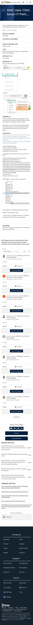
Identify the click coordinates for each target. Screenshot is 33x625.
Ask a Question (16, 438)
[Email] (11, 428)
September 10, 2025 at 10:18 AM (14, 279)
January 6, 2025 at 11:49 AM (13, 380)
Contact (4, 607)
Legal (16, 607)
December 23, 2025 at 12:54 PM (14, 259)
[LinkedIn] (21, 428)
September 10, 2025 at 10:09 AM (14, 299)
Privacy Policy (23, 607)
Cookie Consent (18, 611)
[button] (29, 517)
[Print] (14, 428)
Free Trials (10, 607)
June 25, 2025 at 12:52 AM (12, 339)
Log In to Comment (16, 270)
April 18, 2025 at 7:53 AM (12, 359)
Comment (19, 266)
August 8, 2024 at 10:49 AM (13, 400)
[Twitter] (18, 428)
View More (16, 417)
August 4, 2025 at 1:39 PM (12, 319)
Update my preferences (9, 609)
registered (22, 618)
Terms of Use (22, 615)
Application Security (22, 609)
